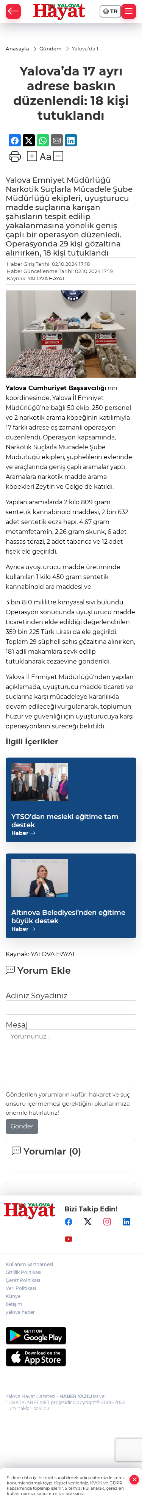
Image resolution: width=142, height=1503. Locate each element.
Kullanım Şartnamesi (29, 1264)
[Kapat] (134, 1479)
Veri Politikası (21, 1288)
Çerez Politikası (23, 1280)
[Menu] (128, 11)
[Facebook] (68, 1221)
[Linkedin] (126, 1221)
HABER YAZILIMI (78, 1396)
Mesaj (17, 1024)
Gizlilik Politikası (23, 1272)
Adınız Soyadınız (36, 995)
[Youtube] (68, 1239)
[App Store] (71, 1357)
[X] (87, 1221)
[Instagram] (107, 1221)
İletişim (14, 1304)
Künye (13, 1296)
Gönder (22, 1126)
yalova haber (20, 1312)
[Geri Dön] (13, 11)
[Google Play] (71, 1336)
